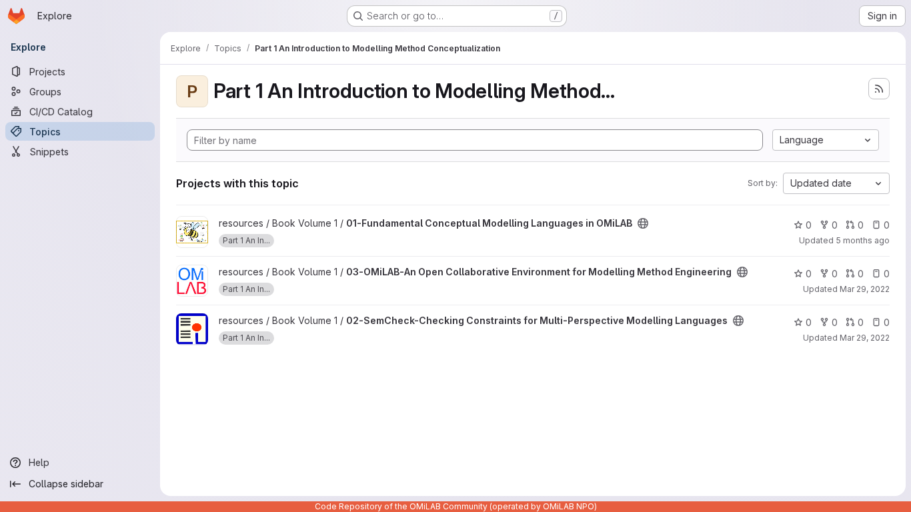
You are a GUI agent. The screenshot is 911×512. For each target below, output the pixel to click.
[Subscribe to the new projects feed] (879, 88)
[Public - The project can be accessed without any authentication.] (643, 223)
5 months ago (863, 240)
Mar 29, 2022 (865, 289)
